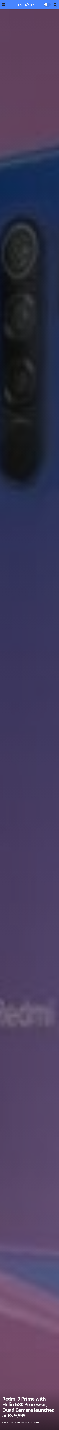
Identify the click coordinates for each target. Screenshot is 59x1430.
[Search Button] (55, 4)
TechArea (26, 4)
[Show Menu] (3, 4)
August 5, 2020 (9, 1422)
